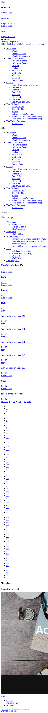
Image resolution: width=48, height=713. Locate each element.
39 (7, 500)
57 (7, 544)
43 (7, 510)
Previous (4, 401)
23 (7, 462)
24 (7, 464)
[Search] (2, 215)
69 (7, 573)
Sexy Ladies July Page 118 (13, 342)
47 (7, 520)
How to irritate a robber (12, 394)
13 (7, 437)
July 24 (4, 386)
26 (7, 469)
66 (7, 565)
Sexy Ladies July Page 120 (13, 316)
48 (7, 522)
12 (7, 435)
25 (7, 466)
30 (7, 478)
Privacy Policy (12, 703)
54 (7, 536)
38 (7, 498)
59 (7, 549)
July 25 (4, 282)
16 (20, 401)
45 (7, 515)
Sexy (3, 311)
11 (7, 433)
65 (7, 563)
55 (7, 539)
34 (7, 488)
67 (7, 568)
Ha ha (3, 31)
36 (7, 493)
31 (7, 481)
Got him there (5, 18)
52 (7, 532)
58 (7, 546)
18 (7, 449)
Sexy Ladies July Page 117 (13, 355)
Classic (4, 381)
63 (7, 558)
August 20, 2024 (8, 23)
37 (7, 495)
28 (7, 474)
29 (7, 476)
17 (7, 447)
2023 (8, 265)
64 (7, 561)
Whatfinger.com (9, 711)
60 (7, 551)
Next (29, 401)
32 (7, 483)
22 (7, 459)
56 (7, 541)
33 (7, 486)
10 (7, 430)
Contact (9, 700)
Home (3, 265)
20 (7, 454)
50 (7, 527)
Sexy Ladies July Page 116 (13, 368)
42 (7, 507)
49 (7, 524)
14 (14, 401)
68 (7, 570)
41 (7, 505)
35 (7, 491)
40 (7, 503)
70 (25, 401)
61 (7, 553)
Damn (4, 290)
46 (7, 517)
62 (7, 556)
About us (10, 705)
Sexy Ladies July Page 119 (13, 329)
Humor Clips (6, 13)
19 (7, 452)
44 (7, 512)
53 (7, 534)
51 (7, 529)
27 (7, 471)
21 (7, 457)
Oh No (4, 277)
